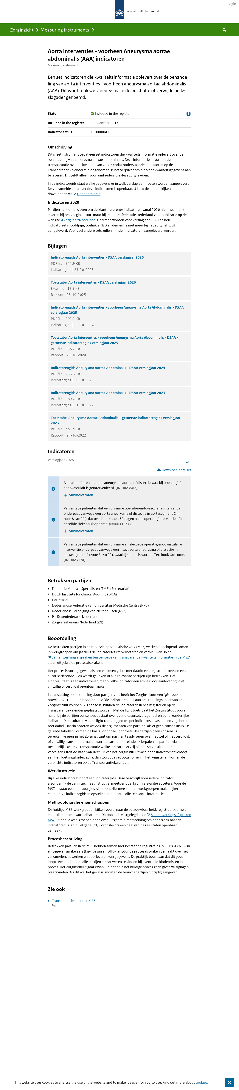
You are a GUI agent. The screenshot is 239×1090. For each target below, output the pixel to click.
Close (227, 1083)
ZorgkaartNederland (79, 220)
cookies (201, 1082)
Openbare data (88, 194)
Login (232, 3)
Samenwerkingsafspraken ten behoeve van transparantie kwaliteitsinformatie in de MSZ (120, 657)
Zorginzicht (22, 29)
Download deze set (176, 470)
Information (188, 113)
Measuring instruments (65, 29)
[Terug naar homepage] (119, 9)
